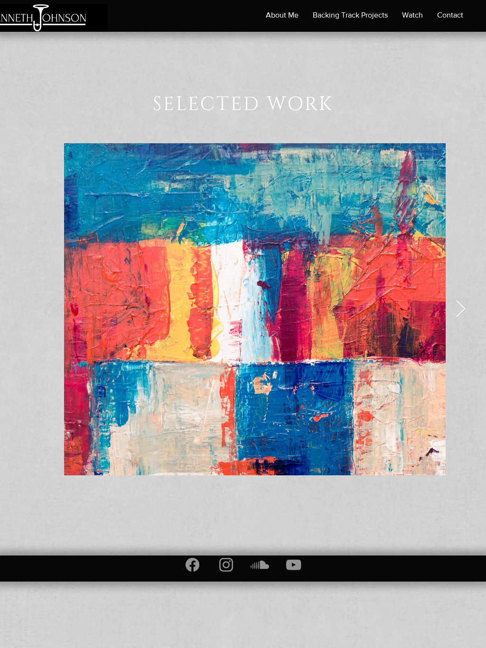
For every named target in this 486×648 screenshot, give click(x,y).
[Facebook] (192, 564)
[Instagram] (226, 564)
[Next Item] (460, 309)
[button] (282, 15)
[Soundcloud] (260, 564)
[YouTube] (293, 564)
